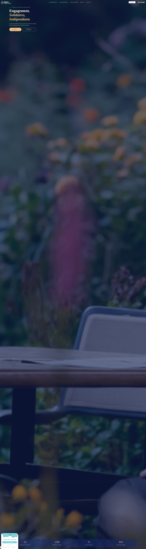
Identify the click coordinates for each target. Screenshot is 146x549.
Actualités (88, 2)
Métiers (82, 2)
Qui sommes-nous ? (53, 2)
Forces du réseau (74, 2)
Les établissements (63, 2)
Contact (132, 2)
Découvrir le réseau (29, 29)
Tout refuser (10, 544)
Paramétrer (13, 547)
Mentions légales (6, 547)
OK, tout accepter (10, 542)
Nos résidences (15, 29)
